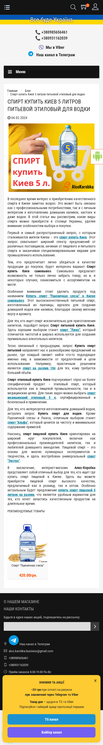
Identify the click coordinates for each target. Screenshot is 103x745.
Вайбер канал (52, 732)
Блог (28, 91)
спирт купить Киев (73, 237)
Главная (12, 91)
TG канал (51, 719)
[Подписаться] (94, 626)
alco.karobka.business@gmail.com (31, 651)
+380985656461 (55, 32)
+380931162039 (55, 38)
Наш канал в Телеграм (55, 55)
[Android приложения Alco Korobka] (96, 156)
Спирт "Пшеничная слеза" (28, 565)
